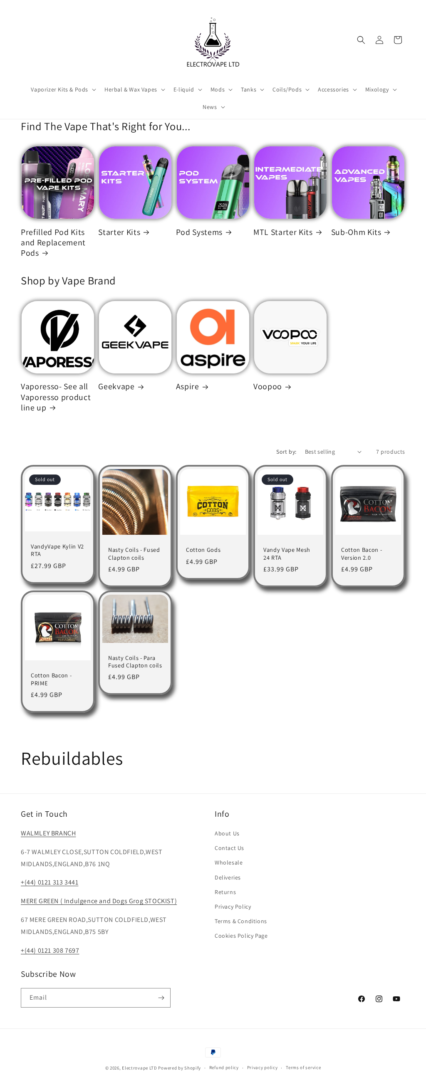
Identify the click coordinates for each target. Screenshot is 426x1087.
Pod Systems (199, 232)
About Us (227, 833)
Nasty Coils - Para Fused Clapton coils (135, 661)
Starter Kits (119, 232)
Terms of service (303, 1067)
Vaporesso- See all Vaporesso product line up (56, 397)
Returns (225, 892)
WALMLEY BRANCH (48, 833)
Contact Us (229, 848)
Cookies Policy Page (241, 935)
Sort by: (286, 451)
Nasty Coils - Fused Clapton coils (134, 553)
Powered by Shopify (179, 1068)
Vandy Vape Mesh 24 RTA (286, 553)
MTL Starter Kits (283, 232)
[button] (62, 89)
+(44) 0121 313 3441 (49, 882)
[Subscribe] (161, 998)
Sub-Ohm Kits (356, 232)
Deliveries (228, 877)
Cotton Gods (203, 549)
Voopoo (267, 386)
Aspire (187, 386)
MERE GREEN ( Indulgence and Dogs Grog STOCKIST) (99, 901)
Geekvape (116, 386)
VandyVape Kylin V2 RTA (57, 550)
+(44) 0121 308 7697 (50, 950)
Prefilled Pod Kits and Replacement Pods (53, 242)
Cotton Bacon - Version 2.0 (361, 553)
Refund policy (224, 1067)
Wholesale (229, 862)
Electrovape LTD (139, 1068)
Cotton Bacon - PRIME (51, 679)
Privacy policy (262, 1067)
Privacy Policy (233, 906)
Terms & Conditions (241, 921)
